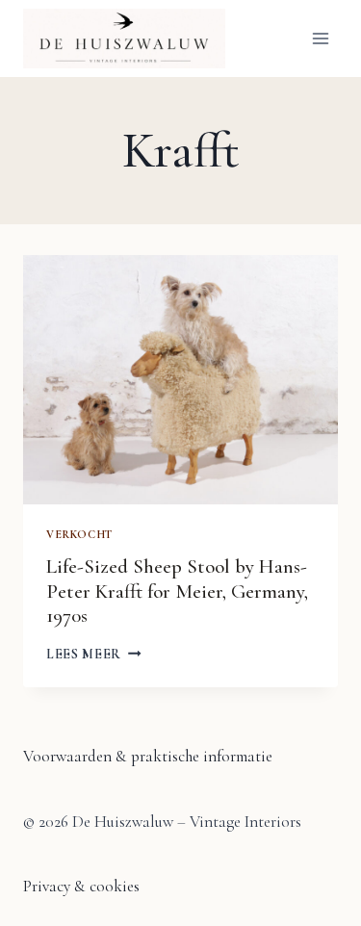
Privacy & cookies (81, 886)
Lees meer (94, 654)
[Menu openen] (320, 38)
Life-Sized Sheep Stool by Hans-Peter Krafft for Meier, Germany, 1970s (177, 590)
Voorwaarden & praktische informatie (147, 756)
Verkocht (79, 534)
